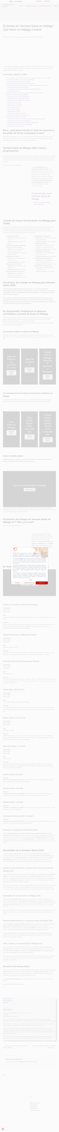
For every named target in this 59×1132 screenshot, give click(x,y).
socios (21, 558)
